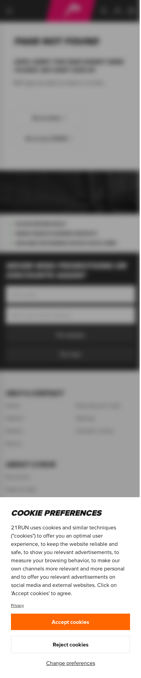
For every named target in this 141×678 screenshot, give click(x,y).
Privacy (17, 605)
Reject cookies (71, 644)
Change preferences (70, 663)
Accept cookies (70, 622)
